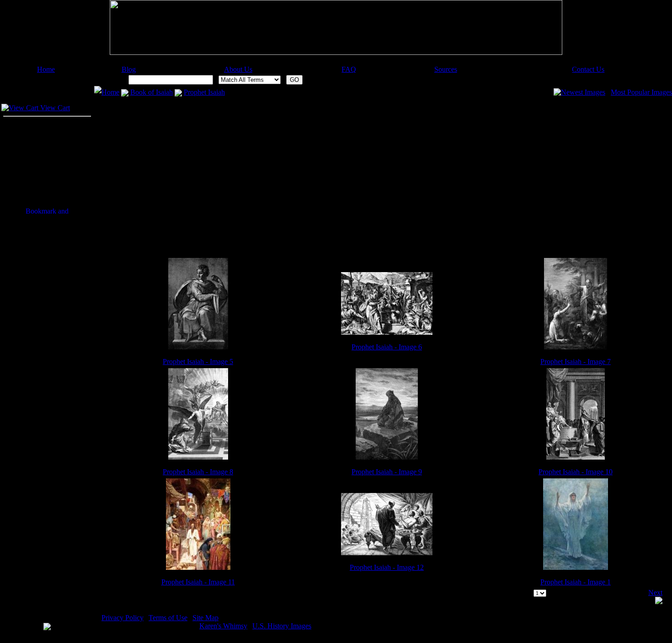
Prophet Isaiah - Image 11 (198, 582)
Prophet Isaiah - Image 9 (387, 472)
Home (46, 69)
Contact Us (588, 69)
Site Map (205, 618)
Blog (129, 69)
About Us (238, 69)
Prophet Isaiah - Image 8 (198, 472)
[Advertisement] (336, 62)
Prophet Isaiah (204, 92)
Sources (445, 69)
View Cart (54, 108)
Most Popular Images (641, 92)
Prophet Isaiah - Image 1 (575, 582)
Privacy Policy (122, 618)
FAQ (348, 69)
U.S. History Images (281, 626)
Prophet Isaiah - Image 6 (387, 347)
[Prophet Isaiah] (198, 347)
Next (655, 592)
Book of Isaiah (151, 92)
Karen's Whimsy (223, 626)
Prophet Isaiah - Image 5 (198, 361)
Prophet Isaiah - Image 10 (576, 472)
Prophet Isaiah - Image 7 (575, 361)
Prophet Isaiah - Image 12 (387, 567)
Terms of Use (168, 618)
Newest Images (583, 92)
